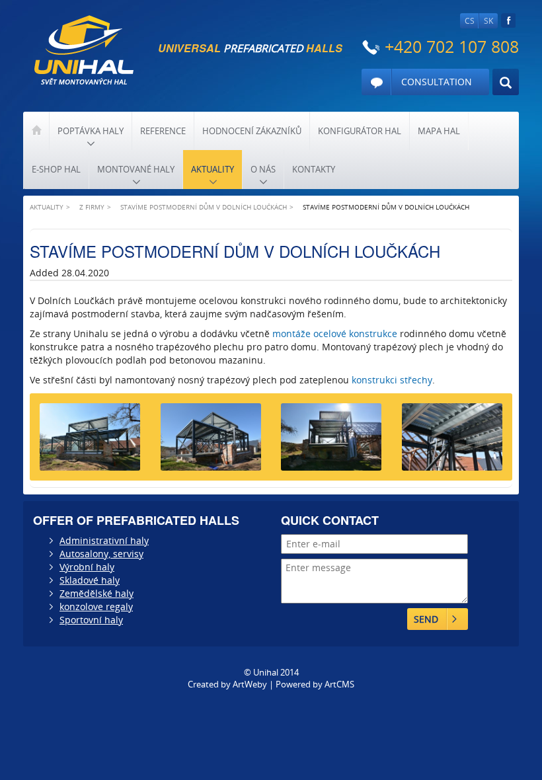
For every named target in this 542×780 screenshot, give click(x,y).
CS (470, 20)
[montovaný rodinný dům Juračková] (90, 442)
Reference (163, 131)
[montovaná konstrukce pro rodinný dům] (211, 442)
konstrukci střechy (392, 379)
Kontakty (313, 169)
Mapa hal (439, 131)
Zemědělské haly (96, 593)
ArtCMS (339, 684)
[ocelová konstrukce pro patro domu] (452, 442)
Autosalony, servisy (101, 553)
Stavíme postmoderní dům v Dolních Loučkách (203, 207)
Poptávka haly (91, 131)
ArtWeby (250, 684)
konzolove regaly (96, 606)
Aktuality (212, 169)
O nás (263, 169)
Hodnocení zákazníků (251, 131)
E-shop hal (56, 169)
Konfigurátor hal (359, 131)
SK (488, 20)
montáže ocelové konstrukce (334, 333)
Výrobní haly (86, 567)
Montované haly (135, 169)
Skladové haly (89, 580)
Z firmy (91, 207)
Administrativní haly (104, 540)
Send (426, 619)
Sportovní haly (91, 619)
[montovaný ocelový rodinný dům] (331, 442)
